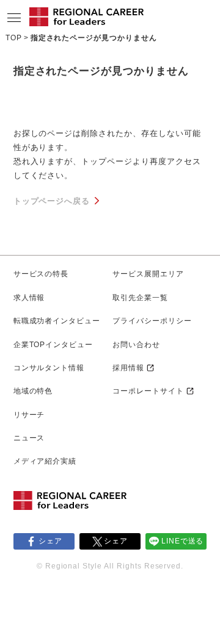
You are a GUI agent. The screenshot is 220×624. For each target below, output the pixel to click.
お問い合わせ (136, 344)
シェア (50, 541)
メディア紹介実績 (45, 461)
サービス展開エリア (148, 274)
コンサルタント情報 (49, 367)
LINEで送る (182, 541)
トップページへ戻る (51, 201)
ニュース (29, 438)
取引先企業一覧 (140, 297)
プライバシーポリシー (152, 321)
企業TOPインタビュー (53, 344)
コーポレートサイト (148, 391)
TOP (14, 37)
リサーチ (29, 414)
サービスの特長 (41, 274)
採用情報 (128, 367)
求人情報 (29, 297)
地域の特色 (33, 391)
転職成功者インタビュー (57, 321)
